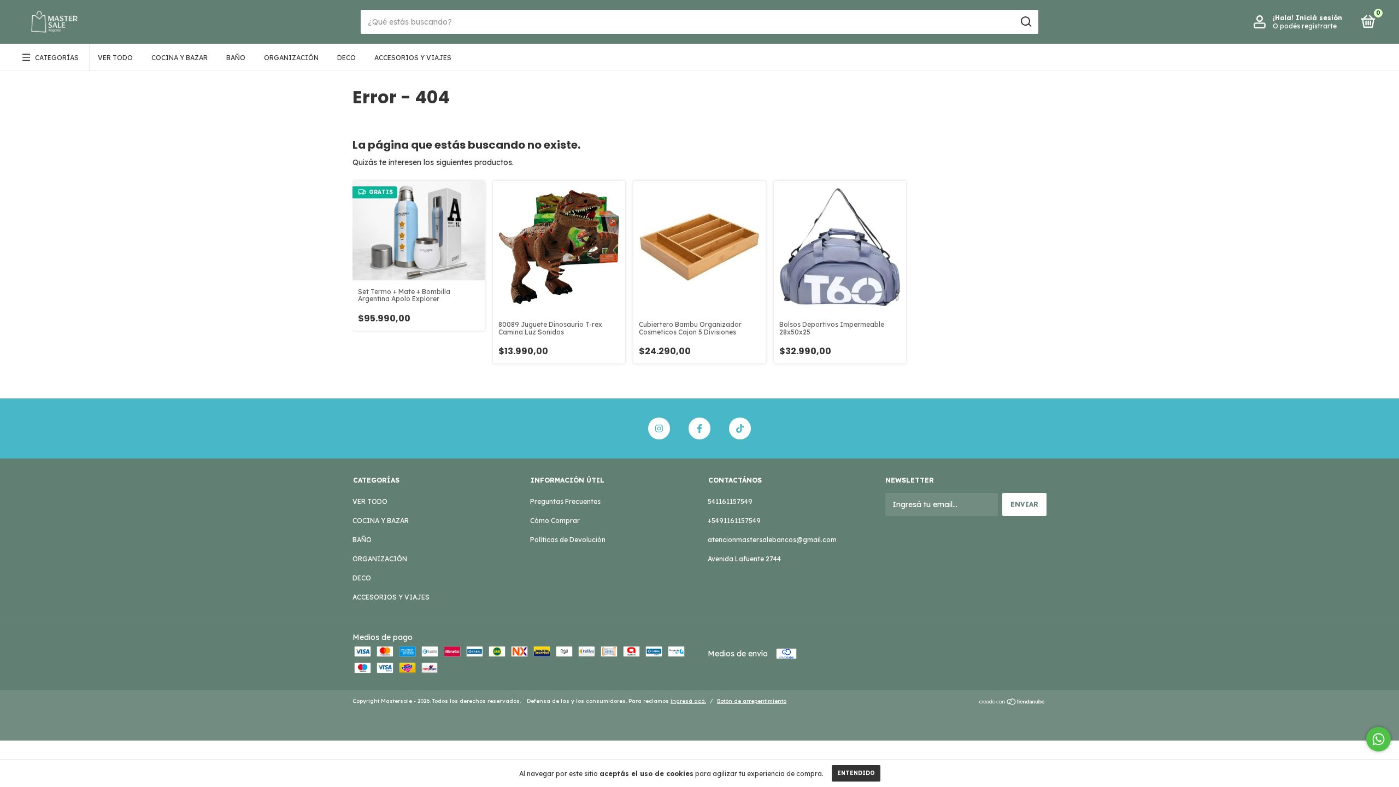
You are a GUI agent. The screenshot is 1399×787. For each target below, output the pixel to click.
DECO (346, 58)
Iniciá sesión (1319, 18)
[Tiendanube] (1012, 702)
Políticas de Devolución (568, 540)
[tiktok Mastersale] (740, 428)
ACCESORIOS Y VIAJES (412, 58)
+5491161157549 (734, 520)
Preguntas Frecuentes (565, 501)
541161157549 (730, 501)
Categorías (57, 58)
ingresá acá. (688, 700)
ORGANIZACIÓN (291, 58)
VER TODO (115, 58)
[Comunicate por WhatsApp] (1378, 739)
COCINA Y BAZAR (179, 58)
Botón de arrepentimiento (751, 700)
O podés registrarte (1305, 26)
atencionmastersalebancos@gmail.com (772, 540)
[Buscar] (1025, 22)
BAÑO (235, 58)
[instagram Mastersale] (659, 428)
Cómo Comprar (555, 520)
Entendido (856, 773)
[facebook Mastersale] (699, 428)
